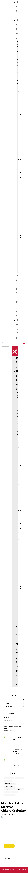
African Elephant (8, 778)
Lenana (6, 792)
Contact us (17, 675)
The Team (17, 306)
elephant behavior (9, 786)
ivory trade (20, 789)
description (9, 856)
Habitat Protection (17, 62)
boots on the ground (9, 783)
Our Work (17, 29)
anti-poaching (19, 778)
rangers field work (9, 795)
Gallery (17, 284)
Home (17, 362)
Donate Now (9, 845)
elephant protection (9, 789)
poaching (14, 792)
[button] (15, 351)
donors (8, 858)
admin (5, 814)
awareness (7, 780)
